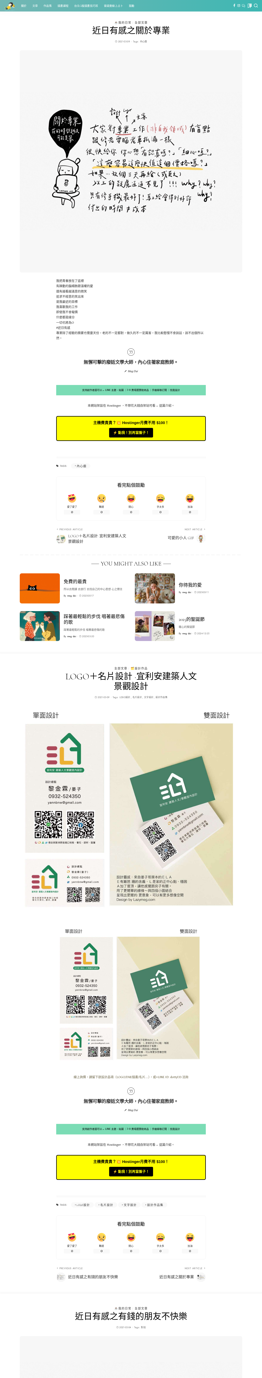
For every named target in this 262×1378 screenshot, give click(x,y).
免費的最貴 (75, 581)
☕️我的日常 (122, 22)
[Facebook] (234, 5)
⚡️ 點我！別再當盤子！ (131, 433)
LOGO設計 (124, 697)
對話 (143, 1327)
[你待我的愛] (155, 588)
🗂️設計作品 (139, 668)
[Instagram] (239, 5)
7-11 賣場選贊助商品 (138, 390)
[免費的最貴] (40, 588)
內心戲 (143, 41)
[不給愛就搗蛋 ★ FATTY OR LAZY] (9, 5)
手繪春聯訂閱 (159, 390)
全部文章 (141, 22)
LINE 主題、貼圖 (114, 390)
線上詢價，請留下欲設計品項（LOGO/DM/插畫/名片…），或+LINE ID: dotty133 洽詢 (131, 1077)
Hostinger (114, 405)
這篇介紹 (165, 405)
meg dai (71, 595)
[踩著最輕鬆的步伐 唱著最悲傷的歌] (40, 626)
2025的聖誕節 (192, 619)
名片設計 (137, 697)
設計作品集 (161, 697)
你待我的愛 (190, 585)
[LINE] (243, 5)
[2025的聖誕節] (155, 626)
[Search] (256, 5)
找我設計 (175, 390)
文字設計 (148, 697)
